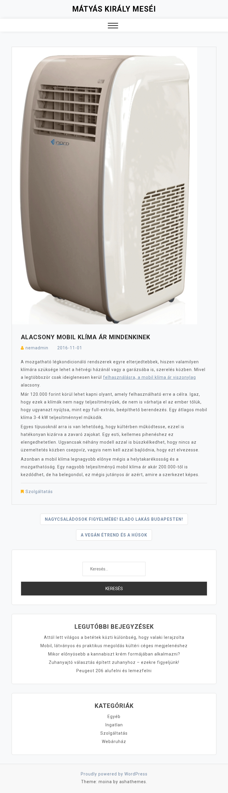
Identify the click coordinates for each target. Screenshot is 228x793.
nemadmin (37, 347)
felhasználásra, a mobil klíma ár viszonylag (149, 377)
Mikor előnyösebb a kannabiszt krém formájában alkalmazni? (114, 654)
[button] (113, 26)
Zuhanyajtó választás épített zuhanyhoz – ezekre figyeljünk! (114, 662)
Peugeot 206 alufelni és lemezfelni (114, 670)
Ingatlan (114, 724)
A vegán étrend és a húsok (114, 535)
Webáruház (114, 741)
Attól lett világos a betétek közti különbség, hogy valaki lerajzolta (114, 637)
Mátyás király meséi (114, 9)
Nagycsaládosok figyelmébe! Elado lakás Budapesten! (114, 519)
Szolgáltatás (39, 491)
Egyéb (114, 716)
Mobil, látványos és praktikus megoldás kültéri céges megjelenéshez (114, 645)
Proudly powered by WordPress (114, 774)
